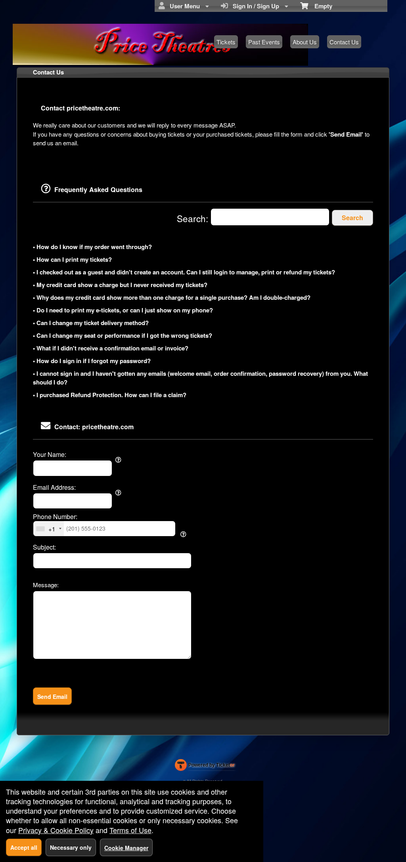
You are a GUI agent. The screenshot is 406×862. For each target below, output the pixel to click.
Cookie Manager (126, 848)
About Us (305, 42)
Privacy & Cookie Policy (56, 830)
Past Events (264, 42)
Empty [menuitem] (320, 6)
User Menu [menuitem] (183, 6)
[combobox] (48, 528)
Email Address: (54, 487)
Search (352, 217)
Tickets (226, 42)
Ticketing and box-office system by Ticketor (204, 766)
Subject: (44, 547)
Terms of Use (130, 830)
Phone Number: (55, 517)
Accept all (23, 847)
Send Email (52, 696)
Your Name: (49, 454)
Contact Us (344, 42)
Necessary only (71, 847)
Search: (194, 218)
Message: (46, 584)
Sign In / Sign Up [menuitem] (254, 6)
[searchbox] (270, 217)
